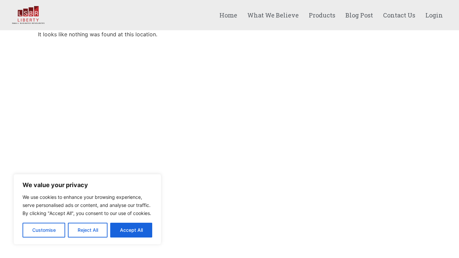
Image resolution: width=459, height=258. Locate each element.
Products (322, 15)
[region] (87, 209)
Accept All (131, 230)
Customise (44, 230)
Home (228, 15)
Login (434, 15)
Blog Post (359, 15)
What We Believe (273, 15)
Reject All (88, 230)
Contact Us (399, 15)
